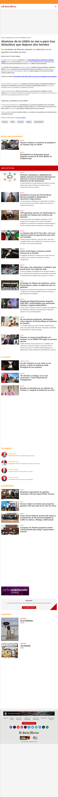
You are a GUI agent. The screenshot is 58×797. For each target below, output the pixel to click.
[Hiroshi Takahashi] (4, 463)
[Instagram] (21, 727)
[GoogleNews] (40, 727)
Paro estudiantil (39, 122)
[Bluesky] (32, 727)
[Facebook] (11, 727)
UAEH (12, 122)
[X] (14, 727)
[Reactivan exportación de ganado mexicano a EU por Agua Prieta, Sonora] (10, 494)
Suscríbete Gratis (29, 607)
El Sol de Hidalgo (21, 117)
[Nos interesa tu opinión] (29, 713)
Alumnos (4, 122)
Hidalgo (29, 122)
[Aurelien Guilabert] (4, 478)
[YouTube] (18, 727)
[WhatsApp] (36, 727)
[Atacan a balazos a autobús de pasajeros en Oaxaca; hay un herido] (10, 145)
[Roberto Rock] (4, 455)
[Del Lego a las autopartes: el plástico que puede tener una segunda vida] (10, 271)
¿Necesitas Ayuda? (29, 723)
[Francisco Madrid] (4, 470)
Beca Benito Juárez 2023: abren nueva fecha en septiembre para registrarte (35, 76)
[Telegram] (29, 727)
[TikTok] (25, 727)
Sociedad (20, 122)
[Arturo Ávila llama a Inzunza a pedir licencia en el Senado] (10, 255)
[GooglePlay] (47, 727)
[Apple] (43, 727)
